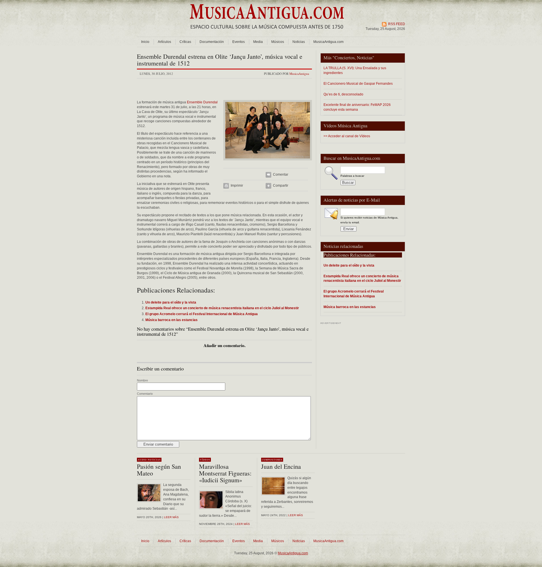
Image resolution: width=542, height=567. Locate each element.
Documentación (212, 42)
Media (258, 42)
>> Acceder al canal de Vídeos (347, 136)
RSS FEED (396, 24)
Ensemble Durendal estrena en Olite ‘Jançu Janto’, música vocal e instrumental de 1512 (219, 59)
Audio (142, 459)
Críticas (185, 42)
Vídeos (205, 459)
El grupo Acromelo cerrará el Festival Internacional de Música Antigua (354, 293)
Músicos (277, 42)
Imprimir (237, 185)
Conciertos (345, 57)
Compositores (272, 459)
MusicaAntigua (299, 73)
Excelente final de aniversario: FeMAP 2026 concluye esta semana (357, 107)
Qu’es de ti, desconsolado (343, 94)
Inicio (145, 42)
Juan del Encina (281, 466)
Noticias (298, 42)
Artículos (164, 42)
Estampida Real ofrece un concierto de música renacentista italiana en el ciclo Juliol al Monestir (362, 278)
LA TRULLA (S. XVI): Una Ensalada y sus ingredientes (355, 70)
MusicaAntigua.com (328, 42)
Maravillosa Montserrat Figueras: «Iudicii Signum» (225, 473)
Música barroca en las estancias (350, 307)
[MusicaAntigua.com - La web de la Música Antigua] (267, 32)
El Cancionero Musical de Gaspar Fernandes (358, 83)
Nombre (142, 380)
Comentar (280, 174)
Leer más (171, 517)
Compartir (280, 185)
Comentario (145, 393)
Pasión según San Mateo (159, 469)
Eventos (238, 42)
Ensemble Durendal (202, 102)
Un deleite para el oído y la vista (349, 265)
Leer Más (242, 523)
